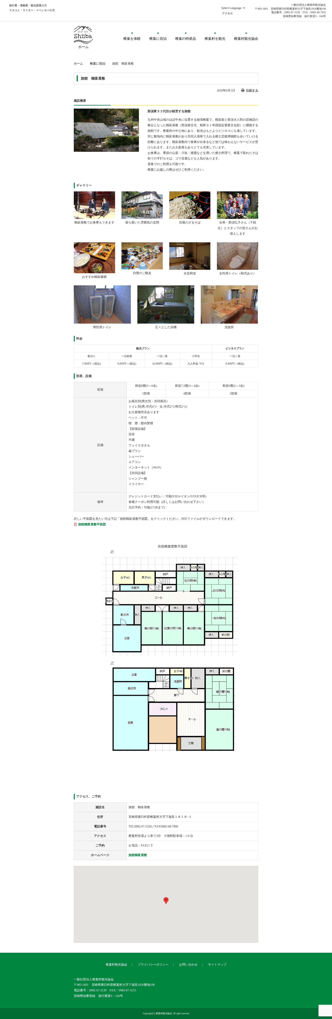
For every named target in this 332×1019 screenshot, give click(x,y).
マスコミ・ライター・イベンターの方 (32, 10)
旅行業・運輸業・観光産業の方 (28, 5)
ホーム (78, 63)
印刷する (252, 90)
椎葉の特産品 (185, 39)
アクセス (227, 13)
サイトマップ (217, 964)
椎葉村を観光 (215, 39)
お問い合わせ (188, 964)
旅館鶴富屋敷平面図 (92, 524)
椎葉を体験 (132, 39)
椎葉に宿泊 (158, 39)
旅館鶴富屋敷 (138, 855)
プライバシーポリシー (153, 964)
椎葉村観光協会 (246, 39)
